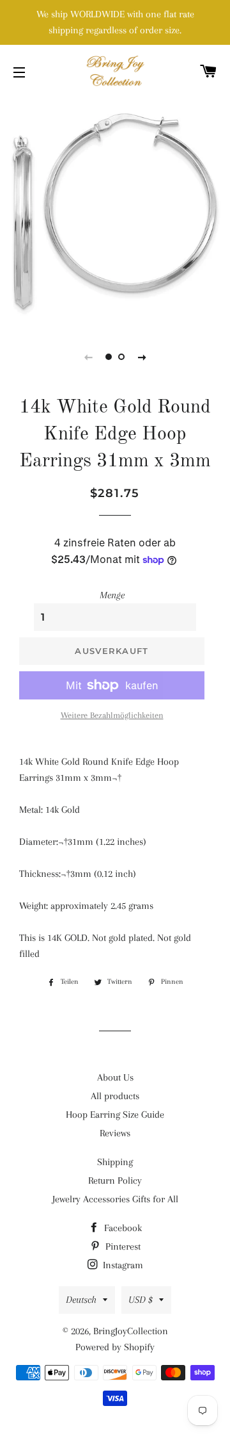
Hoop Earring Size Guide (115, 1114)
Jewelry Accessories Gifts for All (115, 1199)
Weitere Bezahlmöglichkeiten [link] (112, 715)
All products (115, 1096)
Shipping (115, 1162)
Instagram (121, 1265)
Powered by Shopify (115, 1347)
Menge (112, 595)
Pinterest (122, 1246)
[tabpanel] (115, 211)
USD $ (140, 1299)
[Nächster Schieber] (142, 357)
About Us (115, 1077)
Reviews (115, 1133)
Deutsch (81, 1299)
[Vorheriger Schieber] (88, 357)
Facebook (122, 1228)
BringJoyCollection (130, 1331)
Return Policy (115, 1180)
